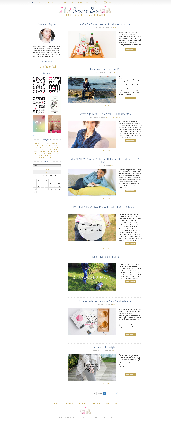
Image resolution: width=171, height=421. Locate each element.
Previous (100, 393)
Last (115, 393)
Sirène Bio (31, 3)
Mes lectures (90, 2)
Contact (71, 2)
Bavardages (50, 143)
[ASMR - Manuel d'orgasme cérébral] (39, 123)
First (94, 393)
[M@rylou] (39, 135)
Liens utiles (79, 2)
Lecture (55, 149)
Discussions (62, 2)
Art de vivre (36, 143)
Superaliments (48, 155)
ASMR (43, 143)
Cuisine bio (37, 147)
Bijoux (39, 145)
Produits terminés (53, 153)
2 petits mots (106, 150)
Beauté (57, 143)
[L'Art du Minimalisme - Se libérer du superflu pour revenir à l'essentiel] (54, 105)
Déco (51, 147)
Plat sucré (43, 153)
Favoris (56, 147)
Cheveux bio (52, 145)
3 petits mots (106, 198)
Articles (39, 2)
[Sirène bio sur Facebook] (100, 2)
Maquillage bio (44, 151)
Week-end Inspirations (46, 157)
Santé (41, 155)
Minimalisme (54, 151)
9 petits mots (106, 248)
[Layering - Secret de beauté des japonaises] (39, 85)
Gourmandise (39, 149)
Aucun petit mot (106, 61)
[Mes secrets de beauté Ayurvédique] (54, 124)
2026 (47, 168)
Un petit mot (106, 105)
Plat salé (36, 153)
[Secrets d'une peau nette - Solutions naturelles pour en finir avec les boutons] (39, 105)
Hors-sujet (48, 149)
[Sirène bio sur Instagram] (103, 2)
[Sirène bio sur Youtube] (110, 2)
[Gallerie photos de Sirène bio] (106, 2)
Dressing (45, 147)
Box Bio (44, 145)
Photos (54, 2)
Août (47, 172)
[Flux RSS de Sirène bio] (96, 2)
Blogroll (47, 2)
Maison (36, 151)
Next (111, 393)
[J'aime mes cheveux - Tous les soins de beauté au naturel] (54, 84)
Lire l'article (130, 49)
